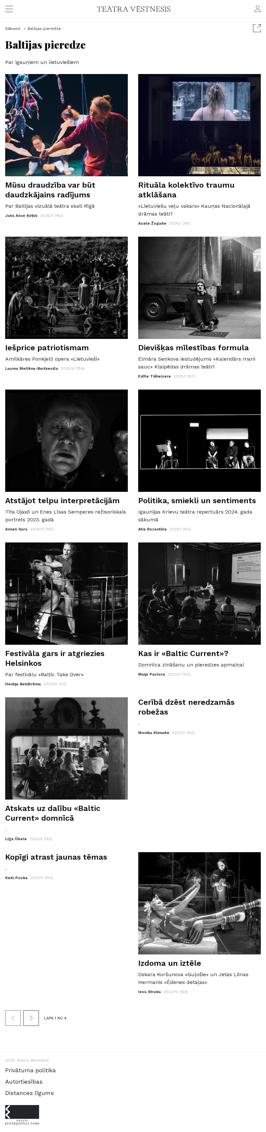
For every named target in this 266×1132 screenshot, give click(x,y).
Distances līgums (29, 1092)
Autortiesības (23, 1081)
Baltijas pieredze (44, 28)
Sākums (13, 28)
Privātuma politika (30, 1070)
